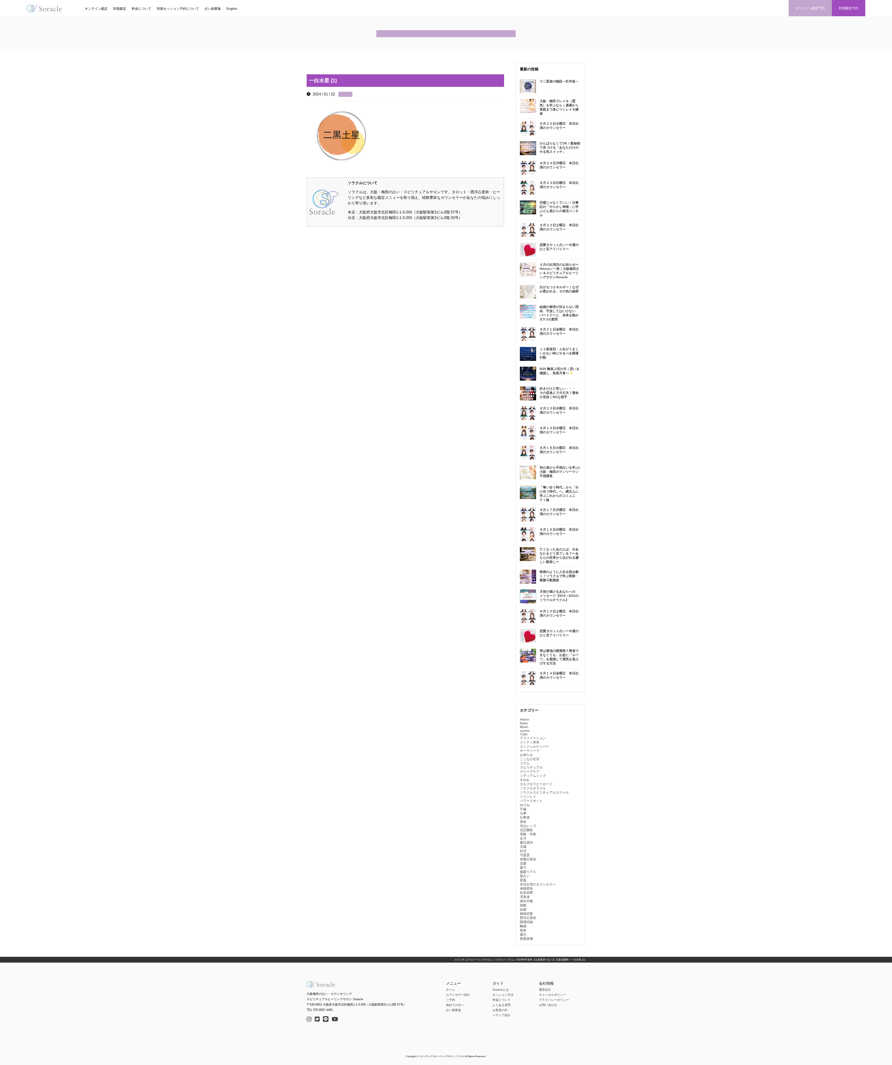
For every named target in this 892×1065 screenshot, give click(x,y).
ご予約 (450, 1000)
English (231, 8)
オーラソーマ (529, 750)
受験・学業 (528, 834)
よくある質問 (501, 1005)
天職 (523, 847)
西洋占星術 (528, 918)
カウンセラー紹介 (458, 994)
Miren (524, 727)
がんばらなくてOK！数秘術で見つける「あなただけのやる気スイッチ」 (560, 147)
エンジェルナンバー (534, 746)
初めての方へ (455, 1005)
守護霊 (525, 855)
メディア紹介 (501, 1015)
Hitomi (524, 719)
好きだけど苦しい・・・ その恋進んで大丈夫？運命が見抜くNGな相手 (559, 393)
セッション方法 (503, 994)
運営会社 (545, 989)
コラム (525, 763)
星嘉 (523, 880)
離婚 (523, 926)
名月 (523, 838)
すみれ (525, 780)
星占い (525, 876)
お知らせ (526, 755)
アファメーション (533, 738)
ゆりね (525, 805)
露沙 (523, 934)
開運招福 (526, 922)
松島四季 (526, 893)
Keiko (524, 723)
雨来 (523, 930)
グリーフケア (529, 771)
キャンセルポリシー (552, 994)
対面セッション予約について (178, 8)
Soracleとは (500, 989)
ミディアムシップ (533, 776)
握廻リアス (528, 872)
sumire (525, 730)
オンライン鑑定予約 (810, 8)
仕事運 (525, 817)
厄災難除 (526, 830)
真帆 (523, 905)
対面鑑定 (119, 8)
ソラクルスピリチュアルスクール (544, 792)
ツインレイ (528, 796)
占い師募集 (213, 8)
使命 (523, 821)
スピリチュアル (531, 767)
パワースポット (531, 801)
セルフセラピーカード (536, 784)
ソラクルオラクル (533, 788)
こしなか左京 (529, 759)
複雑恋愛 (526, 913)
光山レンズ (528, 826)
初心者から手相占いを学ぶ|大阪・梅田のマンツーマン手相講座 (560, 472)
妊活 (523, 851)
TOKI (524, 734)
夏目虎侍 (526, 842)
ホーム (450, 989)
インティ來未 (529, 742)
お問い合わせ (548, 1005)
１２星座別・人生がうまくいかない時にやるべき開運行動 (559, 353)
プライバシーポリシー (554, 1000)
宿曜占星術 (528, 859)
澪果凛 (525, 897)
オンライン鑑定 (96, 8)
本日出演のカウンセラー (538, 884)
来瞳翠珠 (526, 888)
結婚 (523, 909)
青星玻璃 (526, 939)
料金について (141, 8)
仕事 (523, 813)
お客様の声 (500, 1010)
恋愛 (523, 863)
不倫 (523, 809)
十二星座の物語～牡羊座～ (559, 81)
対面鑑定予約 (848, 8)
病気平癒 (526, 901)
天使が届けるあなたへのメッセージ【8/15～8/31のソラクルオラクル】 (559, 596)
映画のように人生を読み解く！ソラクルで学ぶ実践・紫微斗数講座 (559, 576)
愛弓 (523, 867)
